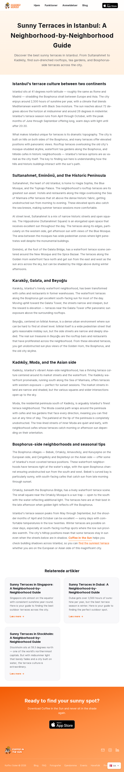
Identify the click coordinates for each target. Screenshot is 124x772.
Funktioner (51, 5)
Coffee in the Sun (80, 537)
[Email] (103, 750)
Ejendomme (71, 765)
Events (83, 765)
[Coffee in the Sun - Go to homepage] (12, 5)
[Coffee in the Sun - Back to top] (14, 750)
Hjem (37, 5)
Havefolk (95, 765)
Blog (85, 5)
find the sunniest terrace (93, 543)
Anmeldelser (70, 5)
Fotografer (55, 765)
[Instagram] (110, 750)
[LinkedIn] (117, 750)
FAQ (44, 765)
